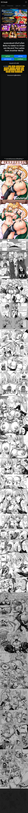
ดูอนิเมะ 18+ (18, 6)
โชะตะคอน (18, 68)
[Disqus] (14, 97)
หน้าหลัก (3, 6)
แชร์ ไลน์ (8, 56)
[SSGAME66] (14, 27)
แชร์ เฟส (20, 56)
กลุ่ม (9, 66)
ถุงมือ (13, 71)
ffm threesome (12, 70)
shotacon (12, 68)
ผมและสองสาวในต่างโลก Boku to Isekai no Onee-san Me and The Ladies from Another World (14, 47)
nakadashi (6, 68)
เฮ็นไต (24, 6)
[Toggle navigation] (26, 2)
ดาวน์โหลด (20, 59)
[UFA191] (14, 20)
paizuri (5, 70)
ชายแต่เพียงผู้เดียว (20, 66)
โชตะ (22, 68)
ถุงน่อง (13, 66)
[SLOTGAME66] (14, 34)
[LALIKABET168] (14, 12)
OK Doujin (4, 2)
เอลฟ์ (22, 70)
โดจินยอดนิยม (10, 6)
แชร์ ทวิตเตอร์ (7, 59)
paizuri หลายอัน (18, 71)
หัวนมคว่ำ (8, 71)
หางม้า (18, 70)
